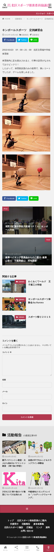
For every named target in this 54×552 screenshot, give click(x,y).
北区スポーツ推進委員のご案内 (31, 520)
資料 (48, 527)
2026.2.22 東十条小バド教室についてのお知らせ (14, 493)
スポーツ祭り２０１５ (39, 316)
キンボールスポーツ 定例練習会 (40, 19)
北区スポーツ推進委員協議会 (34, 537)
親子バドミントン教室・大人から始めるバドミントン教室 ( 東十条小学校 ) (14, 463)
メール (5, 391)
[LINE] (34, 40)
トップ (11, 520)
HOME (7, 19)
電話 (37, 550)
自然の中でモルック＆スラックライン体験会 (40, 461)
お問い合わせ (27, 530)
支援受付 (14, 524)
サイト (5, 403)
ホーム (5, 550)
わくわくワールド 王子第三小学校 (39, 283)
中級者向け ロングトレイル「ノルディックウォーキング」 (40, 494)
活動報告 (18, 19)
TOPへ (48, 550)
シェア (16, 550)
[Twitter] (22, 40)
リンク (39, 527)
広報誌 (29, 527)
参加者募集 (38, 524)
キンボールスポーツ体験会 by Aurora (39, 301)
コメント (7, 352)
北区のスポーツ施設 (13, 527)
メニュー (27, 550)
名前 (4, 380)
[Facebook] (9, 40)
